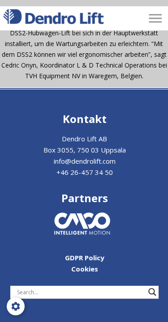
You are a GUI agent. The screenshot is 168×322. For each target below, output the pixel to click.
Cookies (84, 268)
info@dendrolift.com (85, 161)
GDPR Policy (84, 257)
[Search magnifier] (152, 292)
